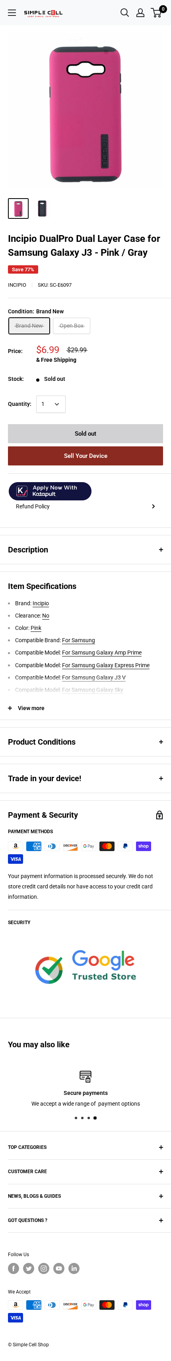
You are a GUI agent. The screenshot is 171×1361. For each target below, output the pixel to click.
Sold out (85, 433)
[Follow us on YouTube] (58, 1268)
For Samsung (78, 640)
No (45, 615)
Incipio (17, 285)
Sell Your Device (85, 455)
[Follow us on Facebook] (13, 1268)
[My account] (140, 12)
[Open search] (124, 12)
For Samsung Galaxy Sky (92, 690)
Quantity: (19, 404)
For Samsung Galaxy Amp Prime (102, 652)
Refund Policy (33, 506)
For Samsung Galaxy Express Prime (106, 665)
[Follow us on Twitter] (28, 1268)
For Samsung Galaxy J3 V (94, 677)
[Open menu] (12, 13)
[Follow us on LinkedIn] (74, 1268)
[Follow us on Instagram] (43, 1268)
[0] (156, 12)
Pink (36, 628)
